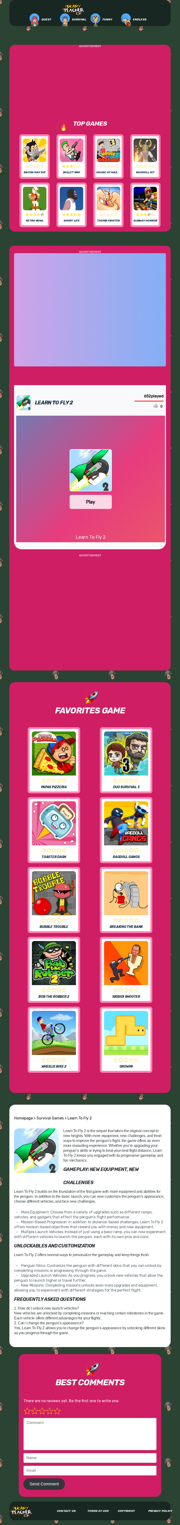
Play (90, 502)
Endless (139, 19)
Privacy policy (160, 1511)
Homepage (23, 1118)
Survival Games (50, 1118)
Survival (78, 19)
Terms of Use (98, 1511)
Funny (107, 19)
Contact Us (66, 1511)
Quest (46, 19)
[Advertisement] (90, 80)
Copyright (126, 1511)
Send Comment (44, 1484)
